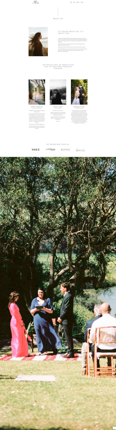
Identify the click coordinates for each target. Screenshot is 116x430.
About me (77, 2)
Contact (82, 2)
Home (71, 2)
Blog (74, 2)
